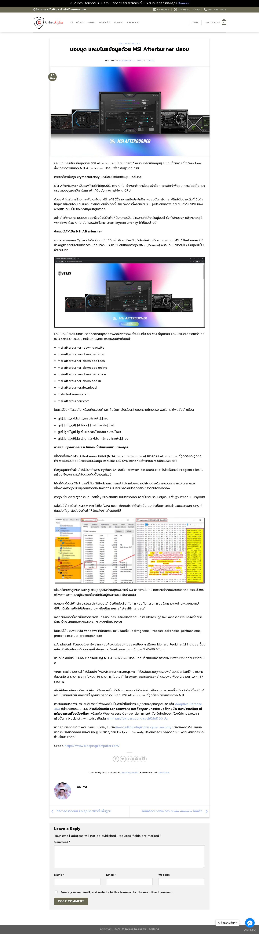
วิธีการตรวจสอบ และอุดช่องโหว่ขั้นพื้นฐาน (83, 811)
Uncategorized (129, 43)
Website (164, 875)
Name (59, 875)
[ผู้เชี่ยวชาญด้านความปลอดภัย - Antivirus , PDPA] (49, 22)
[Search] (72, 22)
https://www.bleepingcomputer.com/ (92, 746)
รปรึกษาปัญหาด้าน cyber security (147, 727)
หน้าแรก (80, 22)
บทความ (91, 22)
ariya (151, 60)
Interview (132, 22)
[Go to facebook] (250, 923)
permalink (164, 772)
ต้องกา (119, 727)
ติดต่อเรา (118, 22)
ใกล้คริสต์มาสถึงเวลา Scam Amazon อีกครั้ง (172, 811)
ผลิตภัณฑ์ (103, 22)
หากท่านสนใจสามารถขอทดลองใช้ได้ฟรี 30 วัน (137, 718)
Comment (62, 842)
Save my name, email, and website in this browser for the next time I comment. (116, 892)
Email (111, 875)
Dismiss (183, 3)
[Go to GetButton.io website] (250, 930)
